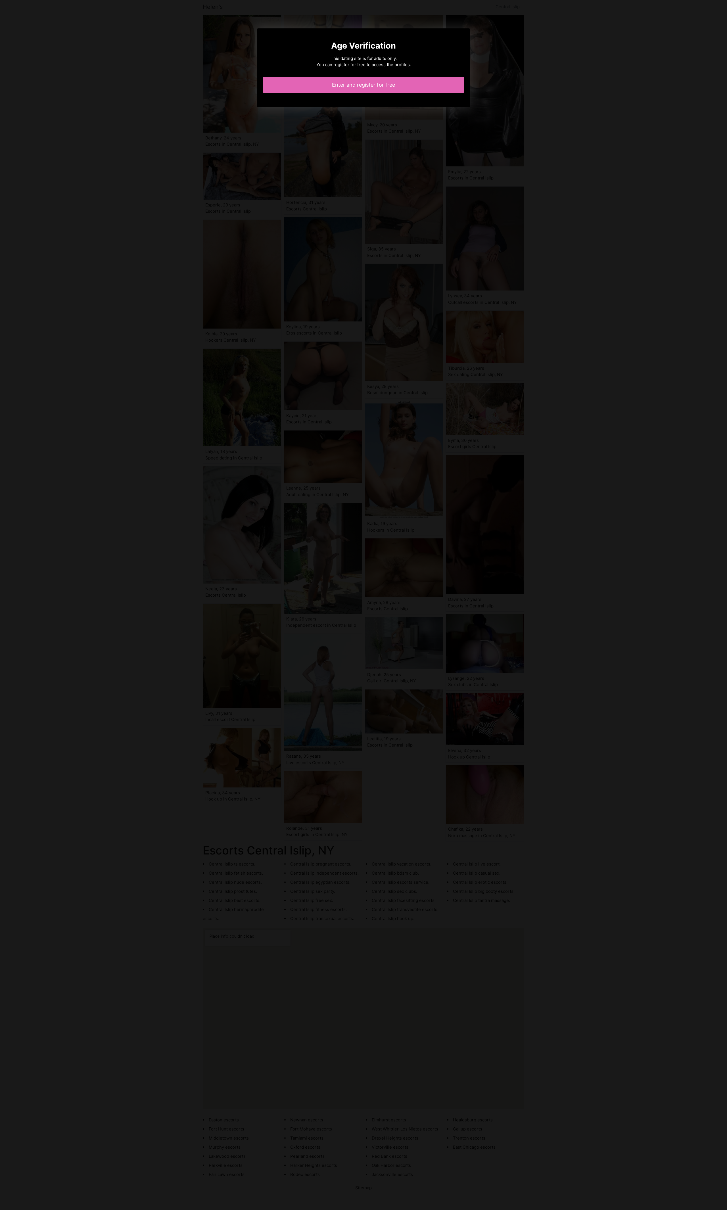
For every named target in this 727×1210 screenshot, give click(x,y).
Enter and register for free (363, 85)
